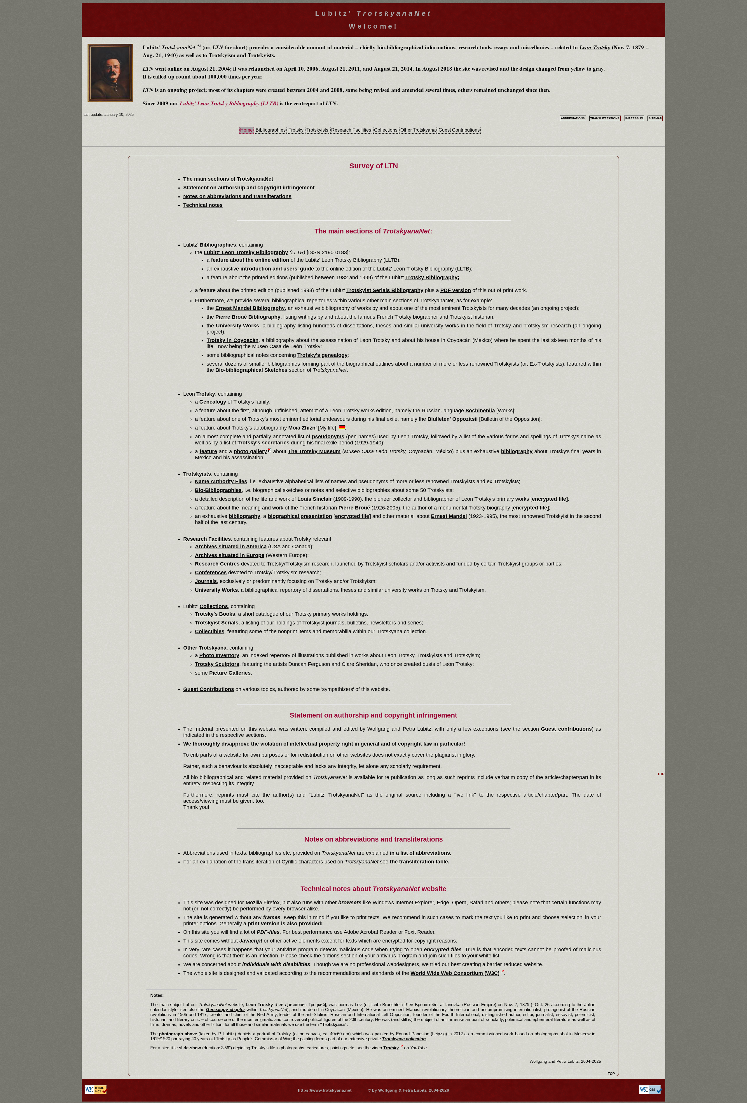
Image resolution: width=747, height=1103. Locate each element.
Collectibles (209, 631)
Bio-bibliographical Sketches (251, 370)
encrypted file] (550, 499)
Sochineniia (480, 410)
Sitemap (655, 118)
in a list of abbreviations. (420, 853)
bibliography (517, 451)
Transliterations (604, 118)
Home (246, 130)
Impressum (634, 118)
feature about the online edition (250, 260)
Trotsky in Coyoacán (233, 340)
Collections (385, 130)
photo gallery (250, 451)
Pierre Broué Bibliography (247, 317)
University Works (237, 326)
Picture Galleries (230, 673)
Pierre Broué (354, 508)
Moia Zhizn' (302, 428)
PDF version (455, 290)
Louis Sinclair (314, 499)
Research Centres (217, 564)
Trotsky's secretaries (263, 443)
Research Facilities (351, 130)
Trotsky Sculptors (217, 664)
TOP (611, 1074)
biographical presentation (300, 516)
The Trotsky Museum (314, 451)
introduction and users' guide (277, 269)
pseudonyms (328, 436)
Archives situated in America (231, 546)
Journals (206, 581)
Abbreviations (573, 118)
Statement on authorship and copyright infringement (249, 188)
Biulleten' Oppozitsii (452, 419)
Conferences (211, 572)
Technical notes (203, 205)
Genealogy (212, 402)
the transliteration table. (419, 862)
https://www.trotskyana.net (325, 1090)
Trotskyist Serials (216, 623)
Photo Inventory (219, 655)
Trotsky (296, 130)
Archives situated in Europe (229, 555)
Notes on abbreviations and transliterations (237, 196)
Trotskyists (317, 130)
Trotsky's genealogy (322, 355)
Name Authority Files (221, 481)
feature (208, 451)
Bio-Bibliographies (218, 490)
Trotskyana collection (404, 1038)
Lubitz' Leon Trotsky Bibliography (246, 252)
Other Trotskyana (418, 130)
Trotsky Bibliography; (432, 277)
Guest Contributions (459, 130)
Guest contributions (566, 729)
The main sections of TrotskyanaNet (228, 179)
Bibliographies (271, 130)
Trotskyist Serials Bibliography (384, 290)
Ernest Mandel (449, 516)
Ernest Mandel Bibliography (250, 308)
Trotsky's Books (215, 614)
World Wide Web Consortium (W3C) (455, 973)
